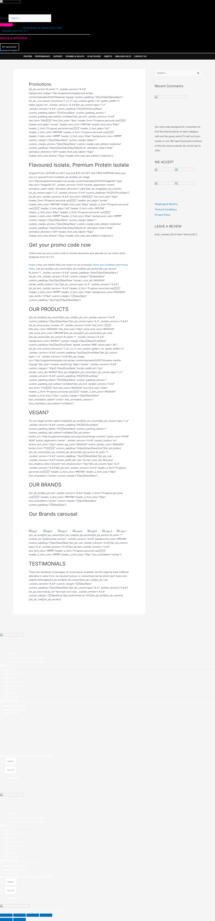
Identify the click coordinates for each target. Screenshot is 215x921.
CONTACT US (140, 56)
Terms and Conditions (104, 264)
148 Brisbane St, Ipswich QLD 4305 (42, 28)
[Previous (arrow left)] (6, 919)
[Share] (32, 915)
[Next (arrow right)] (19, 919)
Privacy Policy (162, 214)
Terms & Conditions (166, 209)
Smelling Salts (123, 56)
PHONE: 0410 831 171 (15, 31)
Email (2, 770)
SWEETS (108, 56)
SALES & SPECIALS (13, 38)
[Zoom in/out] (6, 915)
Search (4, 18)
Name (3, 761)
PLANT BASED (94, 56)
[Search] (6, 24)
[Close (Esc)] (46, 915)
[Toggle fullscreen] (19, 915)
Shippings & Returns (166, 204)
